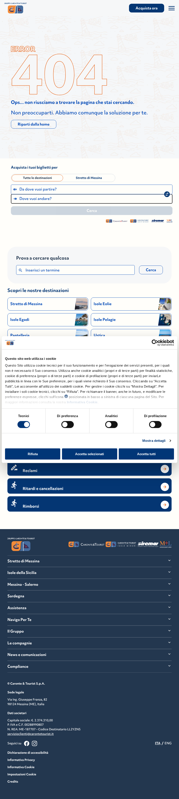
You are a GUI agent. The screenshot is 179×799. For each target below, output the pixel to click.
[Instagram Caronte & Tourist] (34, 743)
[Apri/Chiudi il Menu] (172, 8)
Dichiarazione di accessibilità (27, 753)
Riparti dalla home (34, 124)
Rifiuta (33, 454)
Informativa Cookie (82, 402)
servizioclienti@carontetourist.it (30, 734)
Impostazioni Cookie (21, 774)
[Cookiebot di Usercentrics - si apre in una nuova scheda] (155, 342)
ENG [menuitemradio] (168, 743)
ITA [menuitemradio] (157, 743)
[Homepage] (29, 8)
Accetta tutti (146, 454)
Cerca (151, 269)
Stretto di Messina (89, 178)
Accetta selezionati (89, 454)
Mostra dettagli (154, 440)
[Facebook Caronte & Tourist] (26, 743)
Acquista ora (147, 8)
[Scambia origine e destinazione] (167, 194)
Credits (12, 781)
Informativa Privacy (21, 760)
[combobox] (91, 189)
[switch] (67, 424)
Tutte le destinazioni (37, 178)
